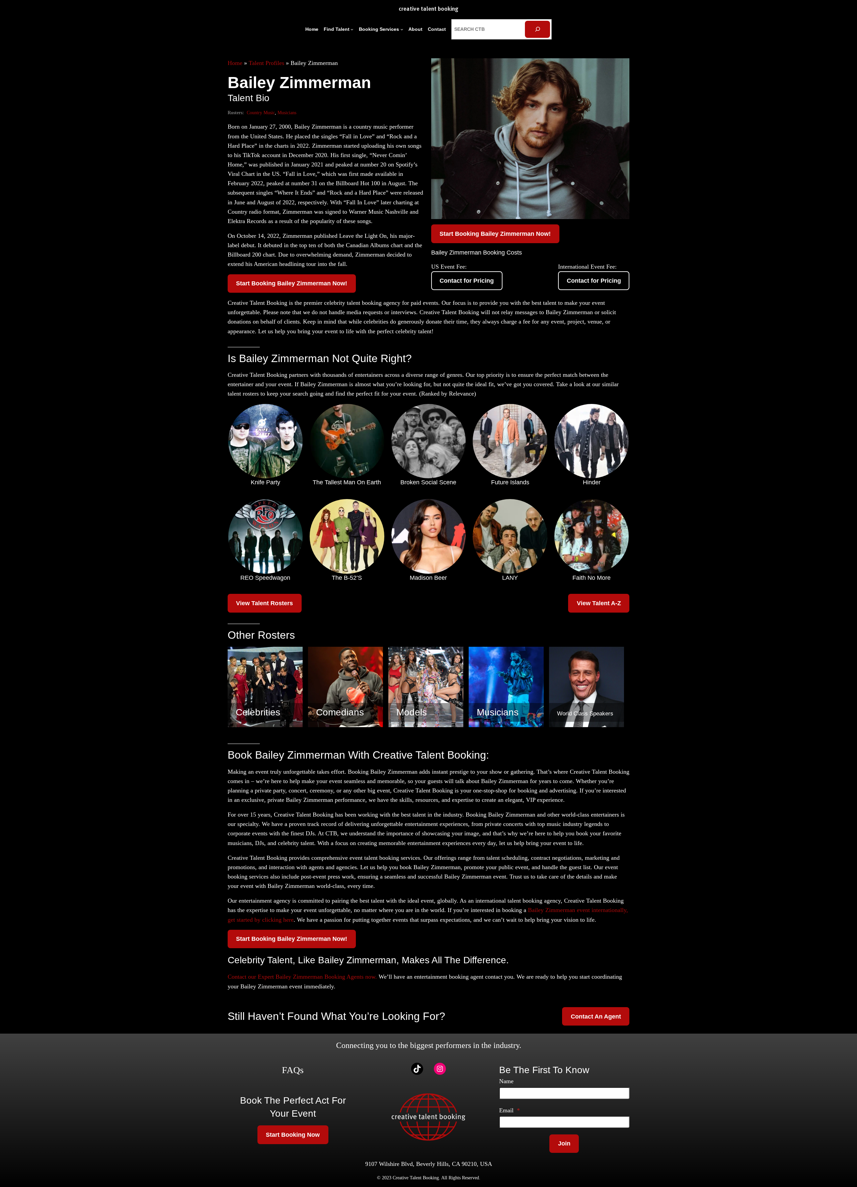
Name (506, 1081)
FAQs (293, 1070)
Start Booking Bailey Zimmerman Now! (291, 283)
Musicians (287, 112)
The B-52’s (347, 577)
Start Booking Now (293, 1134)
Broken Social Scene (428, 482)
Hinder (592, 482)
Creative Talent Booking (428, 9)
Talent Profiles (266, 63)
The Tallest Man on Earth (347, 482)
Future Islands (510, 482)
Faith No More (591, 577)
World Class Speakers (585, 713)
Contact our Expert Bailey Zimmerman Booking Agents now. (302, 976)
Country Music (261, 112)
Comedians (340, 712)
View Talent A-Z (599, 603)
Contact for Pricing (467, 280)
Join (564, 1143)
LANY (510, 577)
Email (509, 1110)
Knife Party (265, 482)
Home (235, 63)
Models (411, 712)
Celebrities (258, 712)
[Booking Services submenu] (401, 29)
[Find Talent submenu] (352, 29)
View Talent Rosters (264, 603)
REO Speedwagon (265, 577)
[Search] (537, 29)
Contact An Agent (596, 1016)
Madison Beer (428, 577)
